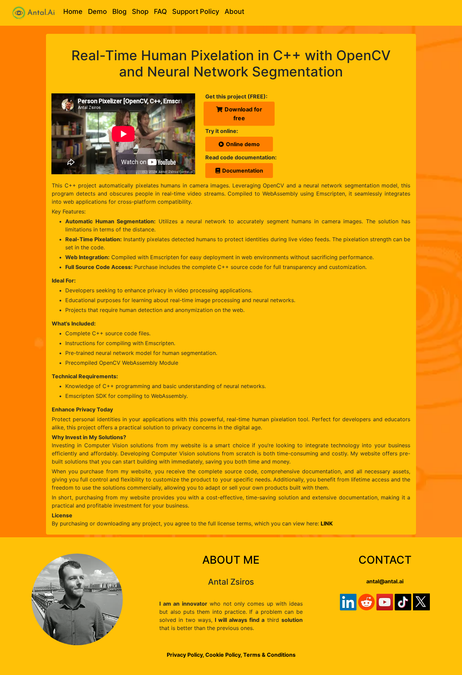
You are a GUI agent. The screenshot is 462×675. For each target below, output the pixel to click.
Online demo (243, 144)
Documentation (242, 170)
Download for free (243, 113)
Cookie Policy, (224, 654)
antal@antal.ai (384, 581)
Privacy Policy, (185, 654)
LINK (327, 523)
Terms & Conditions (269, 654)
